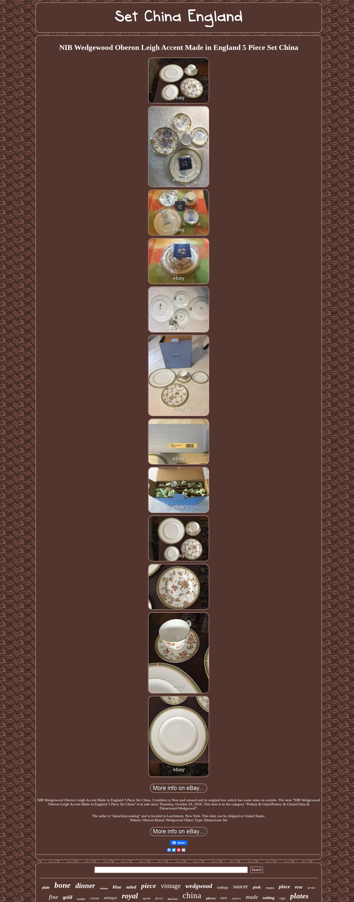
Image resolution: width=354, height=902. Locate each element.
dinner (85, 885)
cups (282, 898)
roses (270, 888)
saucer (240, 886)
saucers (236, 898)
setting (269, 897)
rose (298, 886)
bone (62, 885)
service (311, 887)
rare (223, 897)
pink (257, 887)
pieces (211, 898)
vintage (171, 885)
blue (117, 886)
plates (299, 896)
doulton (173, 899)
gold (67, 897)
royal (130, 895)
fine (53, 897)
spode (147, 898)
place (284, 886)
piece (148, 885)
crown (94, 898)
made (252, 897)
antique (110, 897)
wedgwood (198, 885)
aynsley (81, 898)
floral (159, 898)
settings (222, 887)
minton (104, 888)
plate (46, 887)
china (192, 895)
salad (131, 886)
